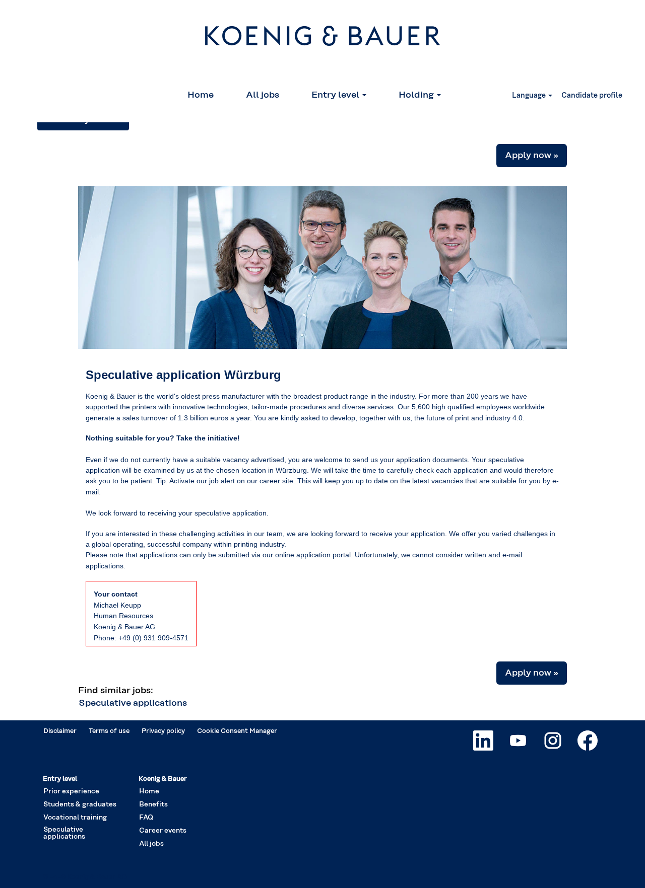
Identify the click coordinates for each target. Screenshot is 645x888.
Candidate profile (591, 95)
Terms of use (109, 731)
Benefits (153, 804)
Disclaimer (60, 731)
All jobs (262, 95)
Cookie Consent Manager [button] (237, 731)
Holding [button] (417, 95)
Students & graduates (79, 804)
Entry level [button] (336, 95)
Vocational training (75, 817)
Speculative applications (133, 703)
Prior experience (71, 791)
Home (200, 95)
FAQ (146, 817)
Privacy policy (163, 731)
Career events (162, 830)
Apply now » (531, 155)
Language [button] (529, 95)
